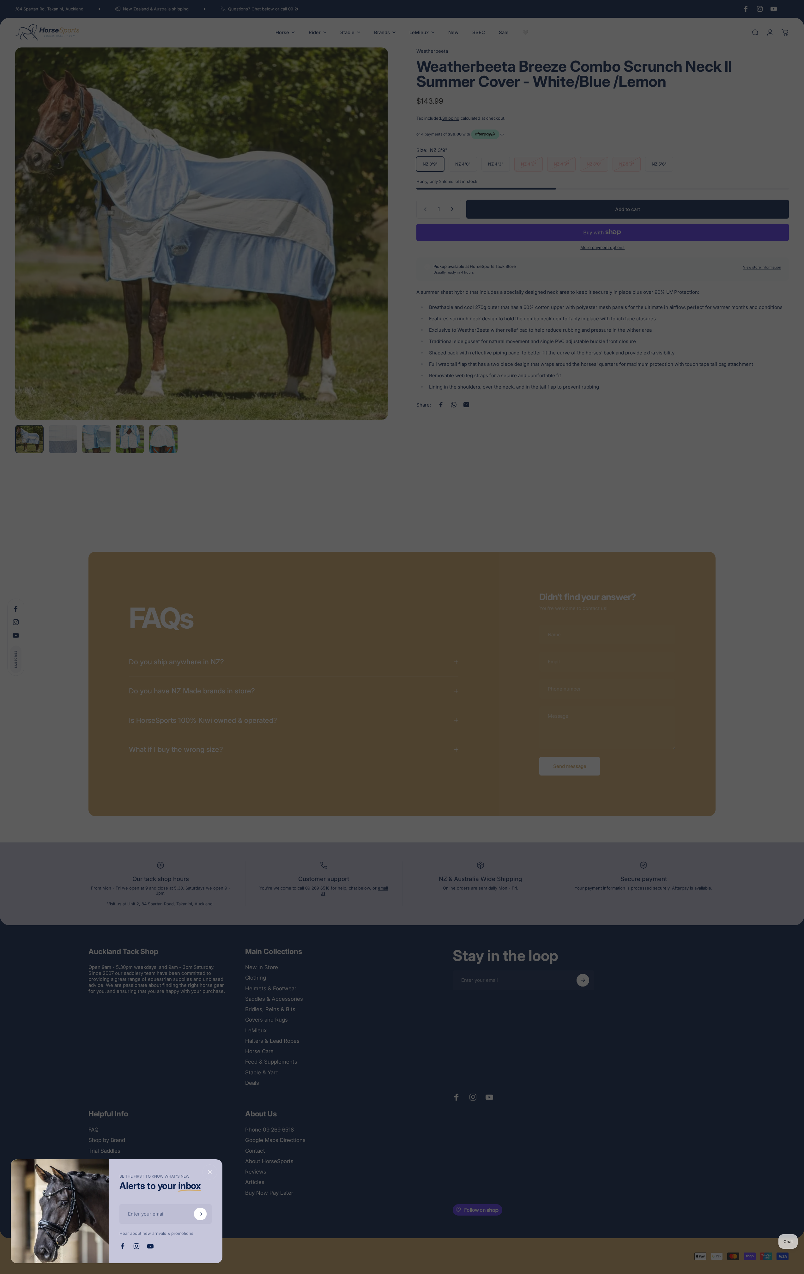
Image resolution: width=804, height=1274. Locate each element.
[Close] (209, 1172)
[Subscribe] (200, 1214)
